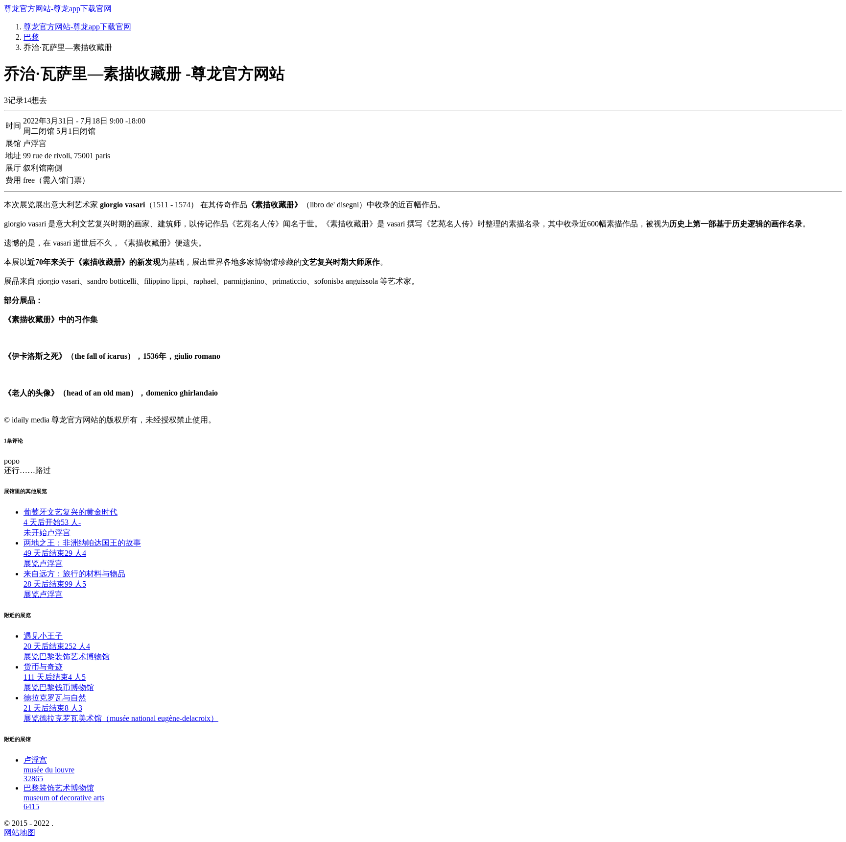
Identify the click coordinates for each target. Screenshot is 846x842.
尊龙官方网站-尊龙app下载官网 (58, 8)
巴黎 (31, 37)
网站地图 (19, 832)
